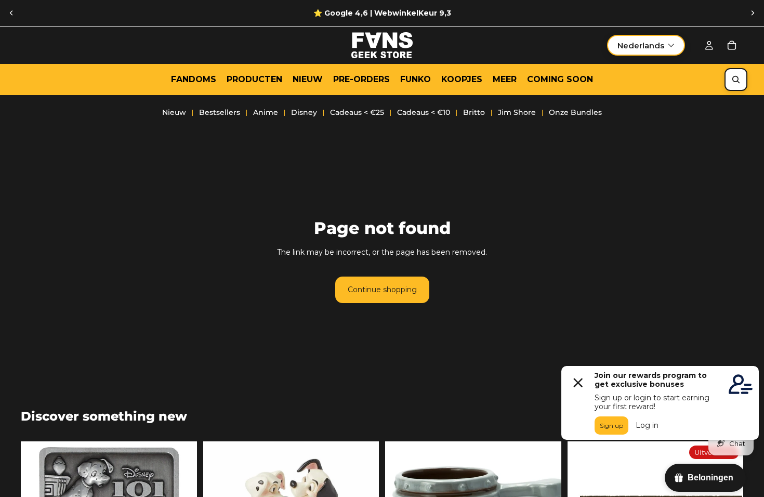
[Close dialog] (520, 152)
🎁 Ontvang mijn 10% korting (460, 291)
